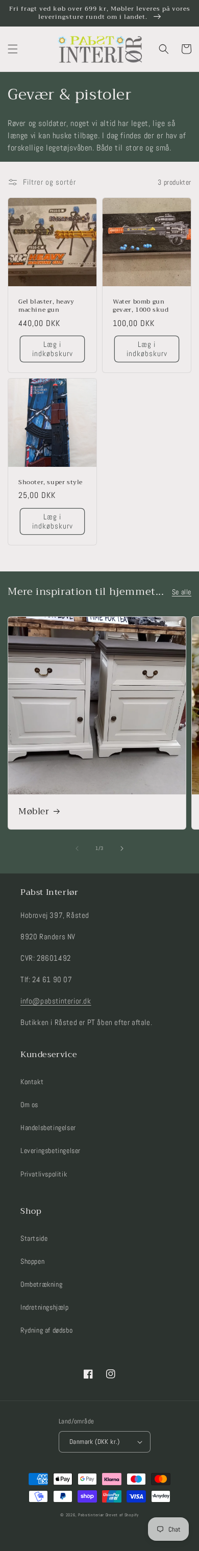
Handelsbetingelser (48, 1127)
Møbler (33, 811)
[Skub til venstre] (77, 848)
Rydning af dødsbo (46, 1330)
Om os (29, 1104)
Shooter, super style (50, 483)
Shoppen (32, 1261)
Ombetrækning (41, 1284)
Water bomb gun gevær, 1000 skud (141, 306)
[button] (13, 49)
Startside (33, 1238)
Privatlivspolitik (43, 1174)
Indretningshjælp (44, 1307)
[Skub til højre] (122, 848)
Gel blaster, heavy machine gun (46, 306)
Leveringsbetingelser (50, 1150)
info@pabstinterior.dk (55, 1001)
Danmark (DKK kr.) (94, 1441)
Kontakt (31, 1081)
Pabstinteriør (91, 1514)
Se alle (181, 591)
